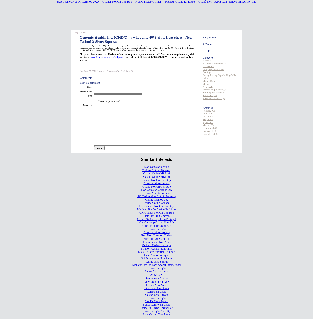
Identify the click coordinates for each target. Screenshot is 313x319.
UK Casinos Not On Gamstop (156, 206)
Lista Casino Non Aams (156, 314)
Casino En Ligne (156, 228)
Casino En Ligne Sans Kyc (156, 311)
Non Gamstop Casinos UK (156, 189)
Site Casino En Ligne (156, 281)
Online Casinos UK (156, 199)
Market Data (209, 81)
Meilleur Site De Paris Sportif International (156, 264)
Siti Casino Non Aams (156, 288)
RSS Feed (208, 51)
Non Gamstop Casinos (157, 183)
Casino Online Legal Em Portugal (156, 219)
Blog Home (209, 37)
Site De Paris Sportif (156, 301)
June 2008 (208, 116)
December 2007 (210, 134)
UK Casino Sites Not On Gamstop (156, 196)
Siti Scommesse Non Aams (156, 258)
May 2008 (208, 119)
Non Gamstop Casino (156, 166)
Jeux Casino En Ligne (156, 255)
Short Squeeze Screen (213, 92)
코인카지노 (156, 274)
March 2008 (209, 125)
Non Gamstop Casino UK (157, 225)
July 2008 (207, 113)
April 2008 (208, 122)
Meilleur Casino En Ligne (156, 245)
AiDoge (207, 44)
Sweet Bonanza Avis (156, 271)
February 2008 (210, 128)
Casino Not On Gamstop (156, 180)
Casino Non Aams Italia (156, 193)
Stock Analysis (210, 95)
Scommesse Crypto (156, 278)
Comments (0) (113, 71)
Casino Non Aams (156, 285)
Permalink (101, 71)
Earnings (207, 72)
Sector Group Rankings (214, 89)
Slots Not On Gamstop (156, 215)
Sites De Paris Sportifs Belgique (156, 251)
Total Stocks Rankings (214, 98)
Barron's (207, 60)
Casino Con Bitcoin (156, 294)
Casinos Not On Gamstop (156, 170)
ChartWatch (208, 66)
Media (206, 84)
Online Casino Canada (157, 202)
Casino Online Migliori (156, 173)
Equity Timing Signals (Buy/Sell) (219, 75)
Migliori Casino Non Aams (156, 248)
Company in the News (213, 69)
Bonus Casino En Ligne (156, 304)
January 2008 (209, 131)
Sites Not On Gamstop (157, 238)
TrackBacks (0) (127, 71)
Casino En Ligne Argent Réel (157, 307)
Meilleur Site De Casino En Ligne (156, 209)
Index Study (209, 78)
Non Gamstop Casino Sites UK (157, 222)
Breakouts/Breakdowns (214, 63)
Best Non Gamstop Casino (156, 235)
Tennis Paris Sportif (156, 261)
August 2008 (209, 110)
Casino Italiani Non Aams (156, 242)
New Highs (208, 86)
